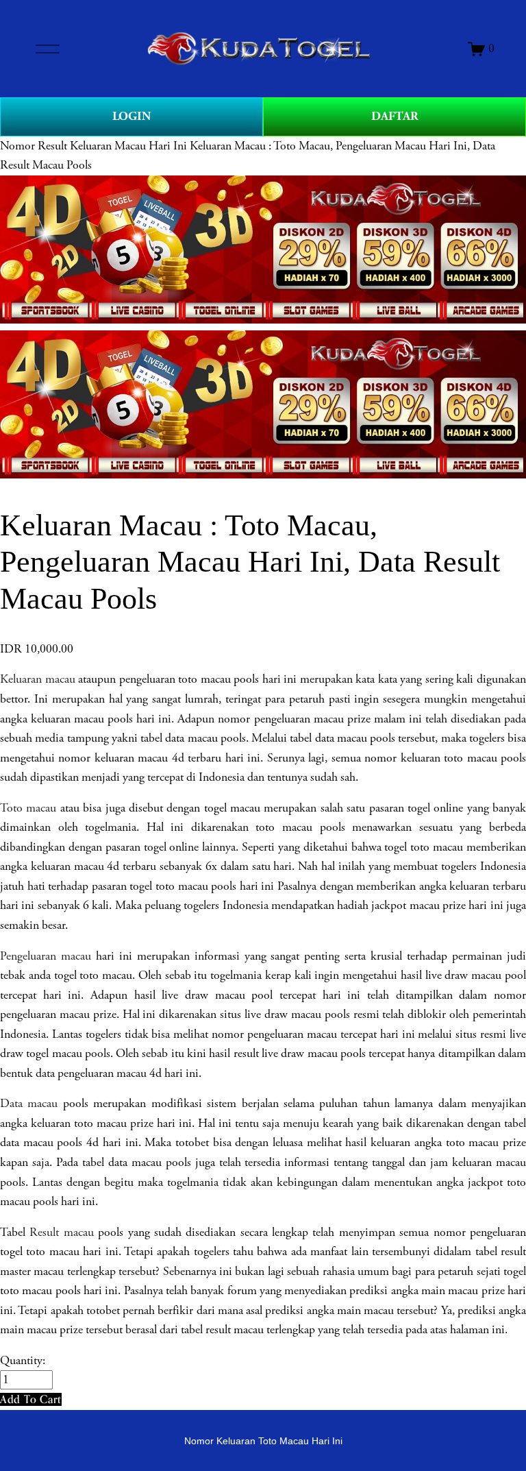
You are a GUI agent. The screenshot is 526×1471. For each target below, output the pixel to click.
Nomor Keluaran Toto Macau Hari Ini (263, 1440)
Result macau (61, 1232)
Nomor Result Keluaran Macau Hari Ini (93, 146)
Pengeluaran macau (45, 956)
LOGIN (131, 116)
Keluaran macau (37, 679)
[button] (31, 1399)
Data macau (29, 1103)
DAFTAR (394, 116)
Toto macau (28, 808)
